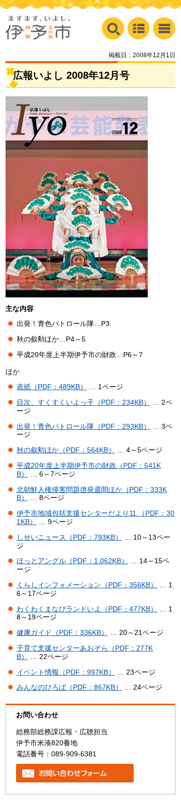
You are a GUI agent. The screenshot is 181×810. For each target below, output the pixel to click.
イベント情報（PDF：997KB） (66, 672)
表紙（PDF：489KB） (52, 387)
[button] (164, 28)
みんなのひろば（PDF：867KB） (69, 687)
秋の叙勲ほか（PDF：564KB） (66, 450)
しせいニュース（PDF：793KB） (69, 537)
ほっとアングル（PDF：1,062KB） (72, 561)
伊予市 (38, 27)
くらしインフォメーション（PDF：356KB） (87, 585)
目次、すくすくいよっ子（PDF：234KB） (83, 402)
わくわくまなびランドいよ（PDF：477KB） (87, 609)
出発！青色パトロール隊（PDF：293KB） (83, 426)
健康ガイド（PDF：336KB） (62, 632)
